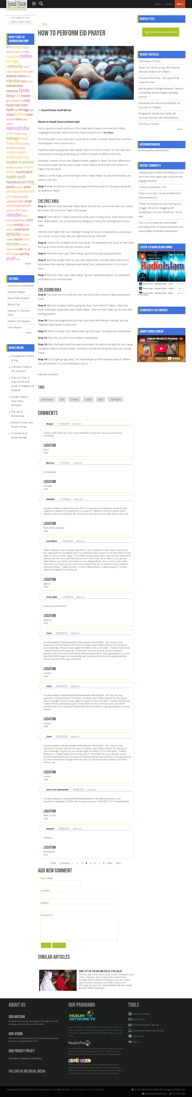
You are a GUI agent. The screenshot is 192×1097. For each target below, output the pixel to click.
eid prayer (47, 399)
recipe (24, 216)
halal (27, 100)
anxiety (26, 52)
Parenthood (13, 182)
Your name (46, 878)
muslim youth (16, 176)
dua (28, 76)
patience (20, 187)
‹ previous (64, 863)
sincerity (18, 224)
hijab (31, 110)
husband (20, 114)
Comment (46, 915)
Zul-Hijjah (115, 399)
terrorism (13, 244)
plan (9, 196)
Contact (169, 4)
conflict (26, 67)
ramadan (13, 214)
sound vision (21, 229)
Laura (24, 134)
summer (10, 239)
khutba (18, 134)
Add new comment (48, 374)
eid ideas (109, 132)
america (18, 52)
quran (16, 210)
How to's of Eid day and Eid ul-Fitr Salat (100, 971)
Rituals (22, 220)
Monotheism (12, 148)
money (26, 143)
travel (22, 244)
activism (17, 47)
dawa (23, 71)
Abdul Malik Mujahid (18, 298)
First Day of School (149, 124)
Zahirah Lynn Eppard (19, 321)
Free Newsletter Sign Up (145, 1024)
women (15, 254)
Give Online (138, 1019)
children (25, 55)
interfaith (10, 119)
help (16, 110)
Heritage (24, 109)
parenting (27, 181)
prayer (74, 399)
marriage (12, 138)
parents (10, 186)
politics (21, 201)
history (10, 114)
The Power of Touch (149, 61)
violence (10, 249)
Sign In (136, 1041)
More (28, 263)
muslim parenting (17, 157)
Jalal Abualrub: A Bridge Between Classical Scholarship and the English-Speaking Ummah (161, 93)
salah (88, 399)
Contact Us (138, 1036)
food (17, 95)
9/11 (9, 47)
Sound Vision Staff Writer (56, 110)
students (25, 235)
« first (53, 863)
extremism (12, 90)
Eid (44, 24)
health (10, 109)
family (24, 90)
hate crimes (21, 105)
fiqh (101, 399)
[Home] (17, 5)
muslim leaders (16, 152)
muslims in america (20, 162)
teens (27, 239)
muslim (21, 148)
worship (24, 253)
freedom (26, 95)
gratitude (16, 101)
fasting (10, 95)
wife (9, 253)
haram (10, 105)
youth (11, 258)
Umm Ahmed (14, 327)
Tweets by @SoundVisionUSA (153, 150)
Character (12, 56)
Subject (44, 902)
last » (119, 863)
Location (45, 890)
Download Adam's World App (148, 1030)
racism (24, 210)
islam (18, 119)
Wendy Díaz (14, 304)
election (29, 81)
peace (27, 186)
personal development (20, 191)
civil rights (12, 61)
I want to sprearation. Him (152, 187)
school (29, 220)
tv (26, 244)
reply (46, 452)
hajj (22, 101)
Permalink (77, 424)
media (10, 143)
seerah (9, 225)
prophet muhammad (15, 205)
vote (16, 249)
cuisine (9, 71)
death (30, 71)
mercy (18, 143)
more (29, 332)
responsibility (12, 220)
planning (16, 196)
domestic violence (16, 76)
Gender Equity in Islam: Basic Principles (19, 401)
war (21, 248)
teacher (18, 239)
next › (110, 863)
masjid (24, 138)
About (158, 4)
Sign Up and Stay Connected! (161, 32)
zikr (17, 259)
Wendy (27, 249)
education (13, 80)
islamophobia (17, 127)
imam (29, 114)
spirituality (13, 234)
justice (10, 133)
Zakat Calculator (141, 1013)
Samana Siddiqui (16, 292)
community (14, 66)
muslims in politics (14, 167)
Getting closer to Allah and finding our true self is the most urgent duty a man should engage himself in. (161, 177)
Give (179, 4)
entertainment (14, 85)
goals (8, 101)
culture (16, 71)
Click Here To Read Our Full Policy (25, 1058)
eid (61, 399)
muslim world (24, 171)
